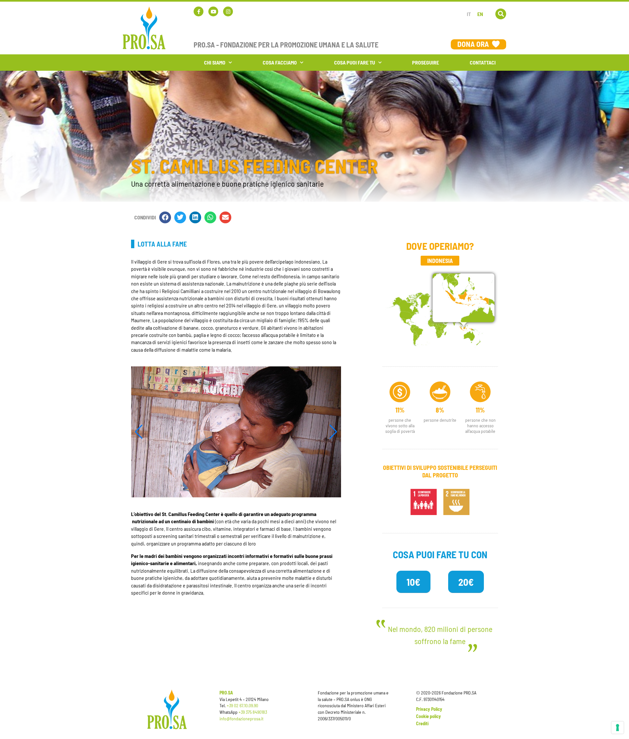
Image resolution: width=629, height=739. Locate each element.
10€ (413, 582)
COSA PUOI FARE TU (354, 62)
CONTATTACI (483, 62)
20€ (466, 582)
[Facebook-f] (198, 11)
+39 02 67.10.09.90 (242, 705)
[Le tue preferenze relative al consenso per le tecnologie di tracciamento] (617, 727)
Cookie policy (428, 716)
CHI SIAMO (214, 62)
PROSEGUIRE (425, 62)
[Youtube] (213, 11)
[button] (500, 14)
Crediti (422, 723)
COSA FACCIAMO (280, 62)
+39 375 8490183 (252, 712)
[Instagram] (228, 11)
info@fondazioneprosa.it (241, 718)
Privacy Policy (429, 709)
